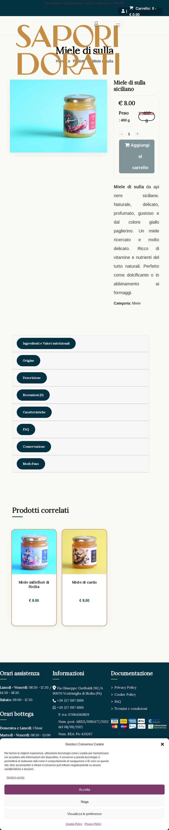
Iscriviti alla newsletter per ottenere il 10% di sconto (84, 3)
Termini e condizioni (130, 709)
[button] (162, 744)
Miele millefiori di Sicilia (34, 584)
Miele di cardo (84, 582)
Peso (124, 113)
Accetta (84, 789)
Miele (136, 303)
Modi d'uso (31, 464)
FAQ (26, 429)
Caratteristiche (34, 412)
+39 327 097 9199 (70, 700)
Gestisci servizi (15, 777)
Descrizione (32, 378)
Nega (84, 802)
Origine (28, 361)
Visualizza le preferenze (84, 814)
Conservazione (34, 447)
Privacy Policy (92, 824)
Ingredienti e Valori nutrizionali (46, 343)
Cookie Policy (74, 824)
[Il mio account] (123, 11)
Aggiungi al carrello (140, 156)
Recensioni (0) (33, 395)
